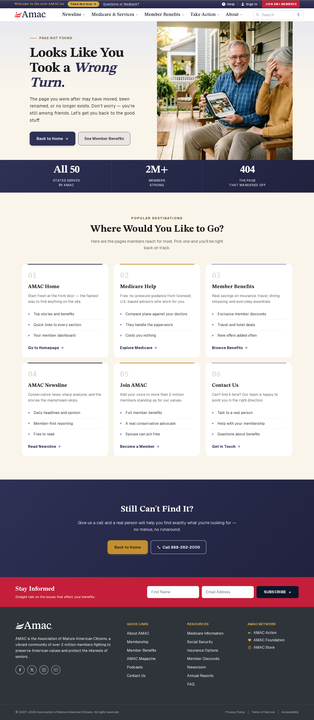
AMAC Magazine (141, 658)
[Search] (257, 14)
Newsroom (196, 667)
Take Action (203, 14)
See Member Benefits (104, 138)
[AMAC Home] (33, 625)
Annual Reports (200, 675)
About (232, 14)
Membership (137, 641)
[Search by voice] (298, 14)
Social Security (200, 641)
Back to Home (50, 138)
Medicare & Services (112, 14)
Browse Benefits (227, 347)
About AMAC (138, 633)
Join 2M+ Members (281, 4)
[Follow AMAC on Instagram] (44, 669)
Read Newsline (42, 446)
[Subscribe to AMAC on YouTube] (55, 669)
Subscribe (275, 592)
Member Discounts (203, 658)
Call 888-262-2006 (181, 547)
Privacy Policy (235, 712)
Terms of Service (263, 712)
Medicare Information (205, 633)
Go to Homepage (43, 347)
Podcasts (135, 667)
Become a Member (137, 446)
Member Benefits (162, 14)
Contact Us (136, 675)
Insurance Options (202, 650)
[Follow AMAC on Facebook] (20, 669)
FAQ (190, 684)
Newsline (71, 14)
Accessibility (290, 712)
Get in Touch (224, 446)
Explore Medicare (136, 347)
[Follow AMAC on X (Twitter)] (32, 669)
